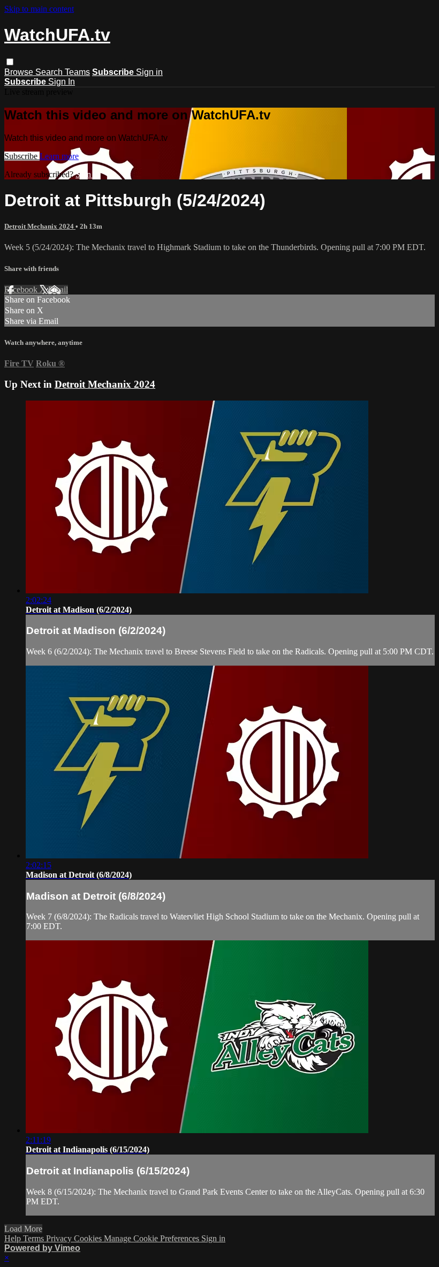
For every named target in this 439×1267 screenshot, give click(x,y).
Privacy (60, 1238)
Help (13, 1238)
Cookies (89, 1238)
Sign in (149, 72)
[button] (9, 61)
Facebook (22, 289)
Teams (77, 72)
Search (50, 72)
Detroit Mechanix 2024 (39, 226)
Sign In (61, 81)
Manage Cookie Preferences (152, 1238)
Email (58, 289)
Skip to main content (39, 8)
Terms (34, 1238)
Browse (19, 72)
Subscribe (22, 156)
